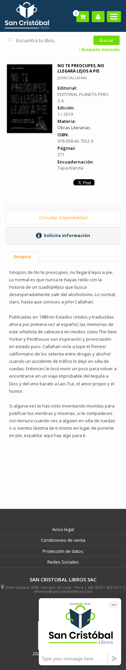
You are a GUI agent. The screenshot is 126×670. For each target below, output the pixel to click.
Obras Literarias (73, 128)
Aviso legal (63, 529)
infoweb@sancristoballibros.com (63, 591)
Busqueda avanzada (100, 50)
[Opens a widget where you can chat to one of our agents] (80, 631)
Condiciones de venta (63, 540)
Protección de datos (63, 551)
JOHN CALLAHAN (72, 77)
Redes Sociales (63, 562)
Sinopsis (22, 256)
